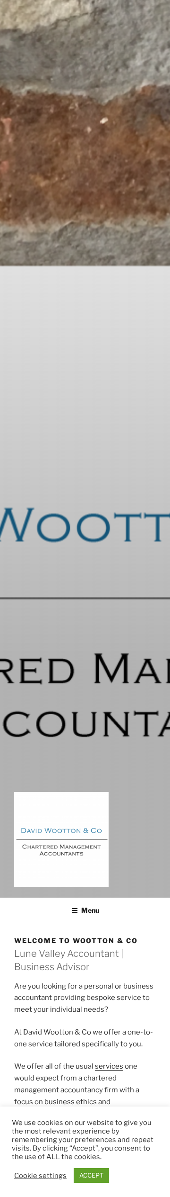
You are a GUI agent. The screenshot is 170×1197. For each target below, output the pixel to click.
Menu (90, 910)
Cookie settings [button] (40, 1175)
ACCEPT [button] (91, 1175)
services (109, 1066)
